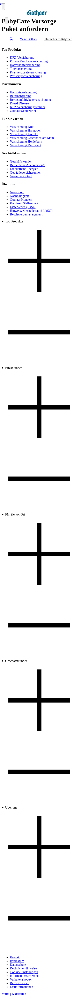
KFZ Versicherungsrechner (27, 107)
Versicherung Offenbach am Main (32, 138)
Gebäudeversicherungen (25, 172)
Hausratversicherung (23, 92)
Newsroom (17, 192)
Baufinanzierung (20, 96)
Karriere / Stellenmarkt (24, 203)
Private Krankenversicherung (29, 61)
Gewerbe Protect (21, 176)
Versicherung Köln (22, 126)
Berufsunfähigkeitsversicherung (30, 99)
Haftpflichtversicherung (25, 65)
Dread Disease (19, 103)
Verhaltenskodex (20, 979)
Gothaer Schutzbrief (23, 110)
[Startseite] (11, 39)
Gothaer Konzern (21, 199)
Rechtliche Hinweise (23, 968)
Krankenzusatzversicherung (28, 72)
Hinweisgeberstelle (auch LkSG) (31, 210)
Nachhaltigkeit (19, 196)
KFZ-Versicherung (22, 57)
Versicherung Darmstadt (25, 145)
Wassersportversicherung (26, 76)
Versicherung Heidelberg (26, 141)
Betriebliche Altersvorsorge (27, 165)
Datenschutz (18, 964)
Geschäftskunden (21, 161)
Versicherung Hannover (25, 130)
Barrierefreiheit (19, 983)
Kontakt (15, 957)
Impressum (17, 961)
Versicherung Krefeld (24, 134)
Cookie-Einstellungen (24, 972)
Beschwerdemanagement (26, 214)
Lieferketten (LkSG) (23, 207)
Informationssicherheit (24, 975)
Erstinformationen (21, 987)
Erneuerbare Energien (24, 169)
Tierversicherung (21, 68)
